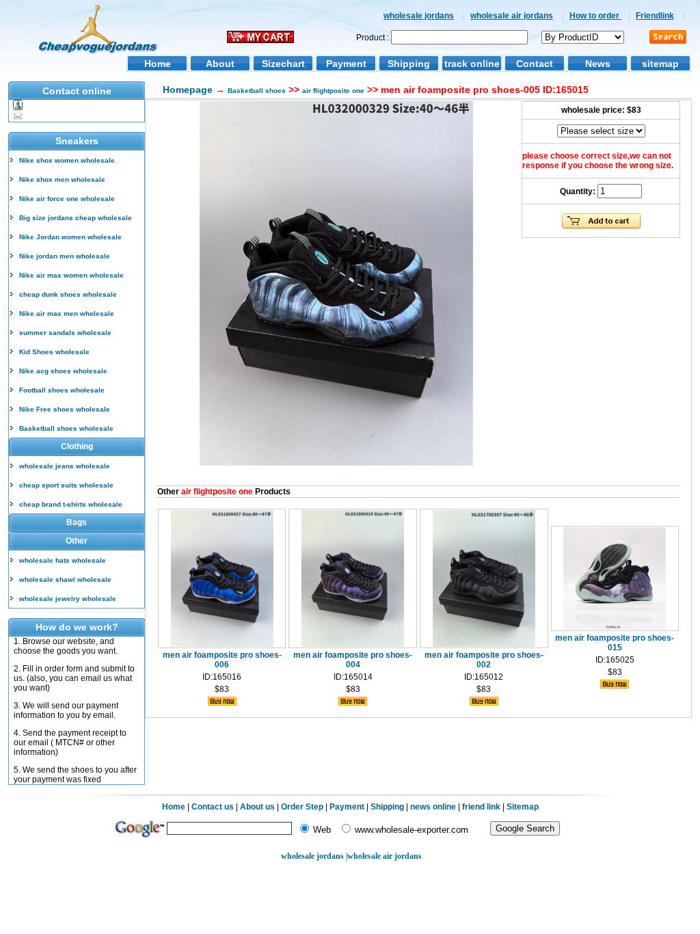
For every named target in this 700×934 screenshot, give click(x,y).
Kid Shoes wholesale (54, 352)
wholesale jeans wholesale (64, 466)
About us (257, 807)
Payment (346, 63)
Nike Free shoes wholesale (64, 409)
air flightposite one (333, 90)
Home (157, 63)
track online (472, 63)
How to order (595, 16)
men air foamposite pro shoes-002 (484, 659)
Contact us (212, 807)
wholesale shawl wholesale (65, 579)
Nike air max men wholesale (66, 313)
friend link (481, 807)
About (220, 63)
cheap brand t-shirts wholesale (70, 504)
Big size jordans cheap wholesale (75, 218)
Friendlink (655, 16)
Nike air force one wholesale (67, 198)
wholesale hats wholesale (62, 560)
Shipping (409, 63)
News (597, 63)
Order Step (303, 807)
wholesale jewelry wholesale (67, 598)
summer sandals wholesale (65, 332)
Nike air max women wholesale (71, 275)
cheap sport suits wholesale (66, 485)
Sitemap (523, 807)
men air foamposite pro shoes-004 (352, 659)
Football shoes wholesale (62, 390)
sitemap (660, 63)
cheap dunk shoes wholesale (68, 294)
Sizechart (283, 63)
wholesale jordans (418, 16)
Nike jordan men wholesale (64, 256)
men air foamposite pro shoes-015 (614, 642)
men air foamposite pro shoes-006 (222, 659)
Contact (534, 63)
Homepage (188, 89)
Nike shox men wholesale (62, 179)
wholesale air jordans (511, 16)
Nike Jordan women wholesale (70, 237)
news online (433, 807)
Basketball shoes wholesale (66, 428)
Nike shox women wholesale (67, 160)
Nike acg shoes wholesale (63, 371)
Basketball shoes (257, 90)
